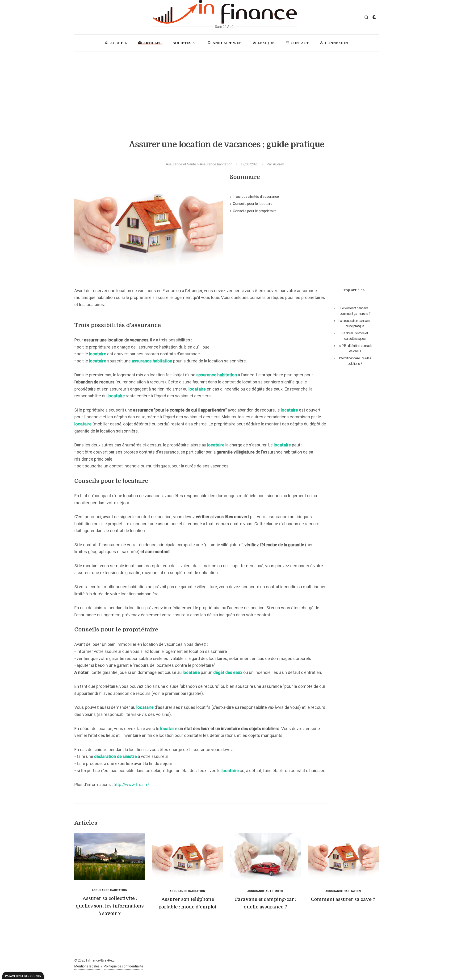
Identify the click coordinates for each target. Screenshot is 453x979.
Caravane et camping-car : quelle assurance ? (265, 903)
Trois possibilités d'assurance (256, 196)
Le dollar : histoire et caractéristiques (355, 336)
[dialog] (23, 975)
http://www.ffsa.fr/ (131, 784)
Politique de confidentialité (123, 966)
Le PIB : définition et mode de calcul (355, 348)
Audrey (278, 164)
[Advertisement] (226, 87)
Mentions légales (87, 966)
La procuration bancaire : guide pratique (355, 323)
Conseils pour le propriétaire (255, 211)
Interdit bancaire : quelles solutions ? (355, 361)
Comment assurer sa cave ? (343, 899)
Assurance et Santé (181, 164)
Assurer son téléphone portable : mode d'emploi (187, 903)
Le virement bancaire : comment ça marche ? (355, 311)
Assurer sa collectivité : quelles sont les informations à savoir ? (110, 906)
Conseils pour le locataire (252, 204)
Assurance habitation (216, 164)
